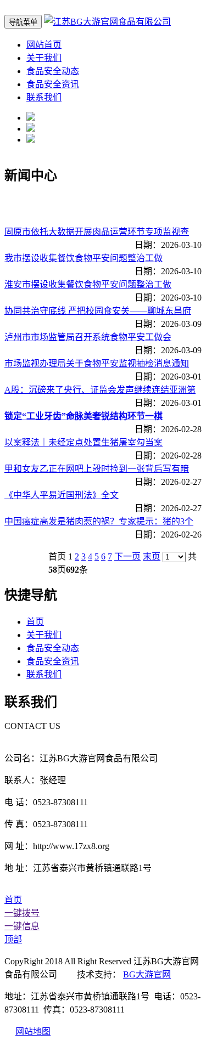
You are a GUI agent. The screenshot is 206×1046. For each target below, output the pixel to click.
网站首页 (44, 44)
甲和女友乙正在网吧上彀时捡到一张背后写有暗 (96, 468)
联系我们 (44, 97)
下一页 (127, 556)
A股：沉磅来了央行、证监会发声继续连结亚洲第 (100, 389)
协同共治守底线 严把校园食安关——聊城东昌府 (97, 310)
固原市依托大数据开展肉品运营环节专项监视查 (96, 231)
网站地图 (33, 1031)
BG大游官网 (147, 974)
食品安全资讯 (52, 84)
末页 (151, 556)
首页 (35, 621)
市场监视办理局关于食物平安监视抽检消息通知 (96, 363)
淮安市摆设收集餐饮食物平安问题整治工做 (87, 284)
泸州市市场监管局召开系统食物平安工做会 (87, 337)
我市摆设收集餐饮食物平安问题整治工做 (83, 258)
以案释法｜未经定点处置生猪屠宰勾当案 (83, 442)
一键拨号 (22, 913)
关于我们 (44, 58)
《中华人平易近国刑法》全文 (61, 495)
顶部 (13, 939)
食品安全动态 (52, 71)
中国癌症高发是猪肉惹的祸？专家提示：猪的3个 (98, 521)
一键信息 (22, 926)
